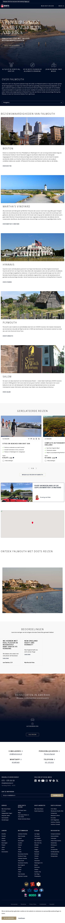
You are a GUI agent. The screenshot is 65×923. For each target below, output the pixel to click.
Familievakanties (55, 851)
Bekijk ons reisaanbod (12, 45)
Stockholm (37, 860)
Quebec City (37, 871)
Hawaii (19, 867)
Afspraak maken (6, 815)
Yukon (19, 871)
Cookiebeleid (42, 904)
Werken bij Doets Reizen (24, 819)
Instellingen (21, 918)
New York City (38, 843)
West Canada (21, 836)
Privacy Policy (32, 904)
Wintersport (54, 845)
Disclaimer (23, 904)
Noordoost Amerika (23, 863)
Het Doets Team (22, 810)
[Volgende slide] (36, 468)
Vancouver (37, 836)
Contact (4, 811)
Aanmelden (57, 795)
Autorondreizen (55, 836)
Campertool (54, 813)
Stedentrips (54, 843)
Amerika (4, 834)
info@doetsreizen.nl (16, 754)
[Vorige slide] (29, 468)
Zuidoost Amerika (22, 858)
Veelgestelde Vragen (7, 813)
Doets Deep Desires (56, 840)
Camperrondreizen (55, 834)
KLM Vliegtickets (55, 820)
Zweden (4, 840)
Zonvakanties (54, 849)
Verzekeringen (5, 820)
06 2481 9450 (16, 762)
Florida (19, 851)
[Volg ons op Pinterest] (54, 781)
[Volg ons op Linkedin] (35, 781)
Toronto (36, 858)
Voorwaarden (5, 817)
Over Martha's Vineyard (11, 224)
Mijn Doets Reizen (47, 6)
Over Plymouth (8, 336)
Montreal (36, 854)
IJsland (3, 838)
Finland (3, 845)
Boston (36, 865)
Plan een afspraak (49, 754)
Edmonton (37, 867)
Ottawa (36, 869)
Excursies (53, 817)
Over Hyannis (7, 282)
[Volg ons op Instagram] (47, 781)
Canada (4, 836)
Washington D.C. (38, 863)
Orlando (36, 856)
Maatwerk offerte (55, 815)
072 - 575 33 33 (49, 762)
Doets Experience (38, 811)
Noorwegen (4, 843)
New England (21, 865)
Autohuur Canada (55, 824)
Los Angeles (37, 838)
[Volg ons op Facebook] (39, 781)
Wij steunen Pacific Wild (57, 811)
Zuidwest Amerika (22, 834)
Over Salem (6, 392)
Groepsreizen (54, 856)
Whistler (36, 845)
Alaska (19, 869)
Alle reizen (32, 734)
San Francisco (38, 840)
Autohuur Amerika (55, 822)
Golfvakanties (54, 854)
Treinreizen (53, 838)
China (3, 849)
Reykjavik (36, 851)
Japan (3, 847)
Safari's (52, 847)
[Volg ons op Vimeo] (50, 781)
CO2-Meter (54, 809)
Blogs (19, 812)
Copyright (51, 904)
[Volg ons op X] (57, 781)
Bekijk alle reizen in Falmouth (32, 474)
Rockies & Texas (22, 856)
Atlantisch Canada (22, 876)
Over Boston (7, 166)
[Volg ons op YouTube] (42, 781)
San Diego (37, 874)
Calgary (36, 849)
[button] (32, 590)
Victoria (36, 847)
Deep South (21, 860)
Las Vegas (37, 834)
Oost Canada (21, 874)
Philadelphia (37, 876)
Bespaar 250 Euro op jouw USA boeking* (16, 1)
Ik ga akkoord (9, 918)
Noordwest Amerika (23, 854)
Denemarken (5, 851)
